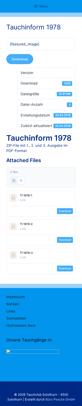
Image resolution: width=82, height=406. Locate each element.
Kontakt (12, 304)
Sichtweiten (16, 318)
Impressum (15, 297)
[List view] (21, 180)
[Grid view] (14, 180)
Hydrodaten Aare (21, 325)
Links (10, 311)
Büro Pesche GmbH (60, 399)
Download (20, 59)
